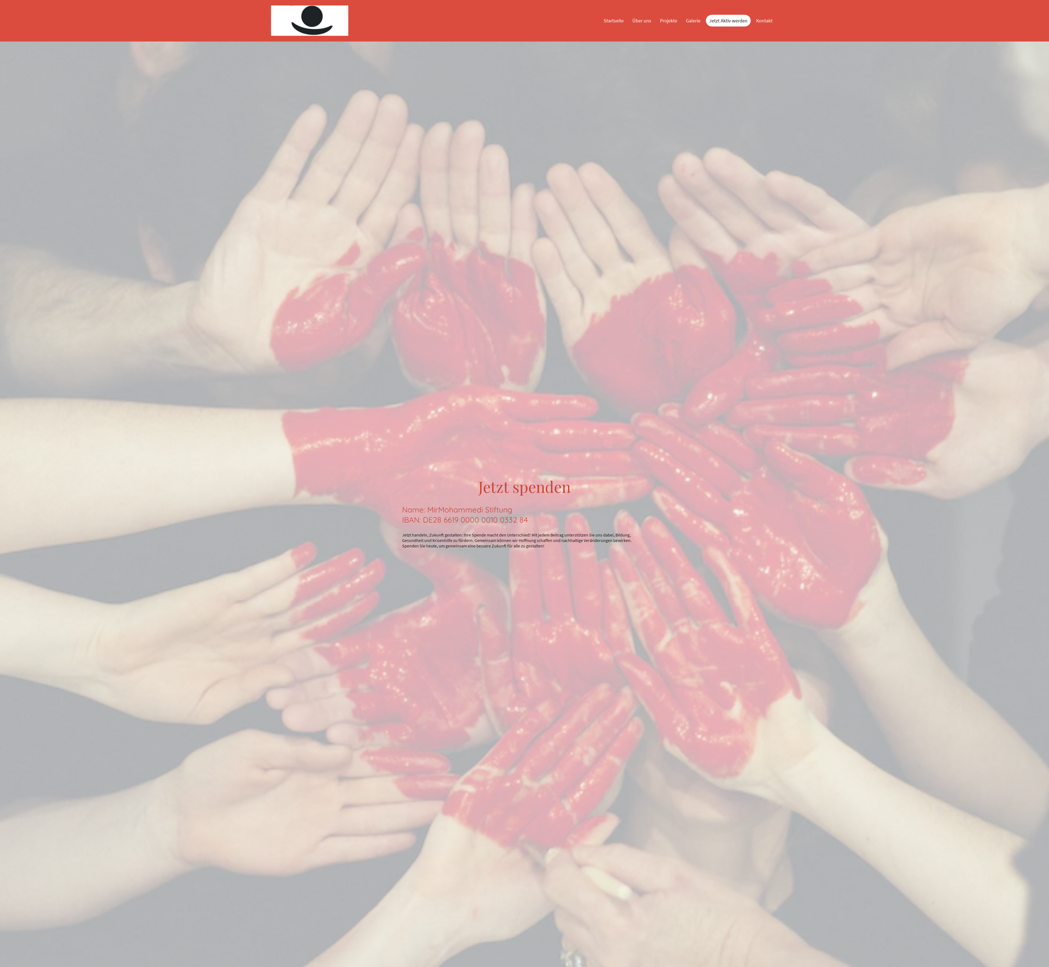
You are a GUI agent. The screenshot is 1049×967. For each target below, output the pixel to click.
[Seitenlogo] (309, 20)
